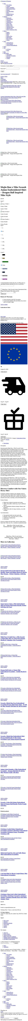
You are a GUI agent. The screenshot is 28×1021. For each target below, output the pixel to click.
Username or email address (7, 66)
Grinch (7, 40)
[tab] (15, 443)
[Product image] (11, 558)
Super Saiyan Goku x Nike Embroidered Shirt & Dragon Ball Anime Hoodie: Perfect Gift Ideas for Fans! (13, 605)
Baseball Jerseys (10, 14)
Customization (4, 282)
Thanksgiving (9, 22)
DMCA (5, 927)
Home (2, 81)
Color (2, 252)
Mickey (8, 33)
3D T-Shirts (9, 5)
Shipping (8, 57)
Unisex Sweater (4, 216)
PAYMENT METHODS (9, 939)
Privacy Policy (6, 934)
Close (2, 1011)
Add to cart (3, 293)
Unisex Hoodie (4, 224)
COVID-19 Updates (11, 55)
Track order (9, 54)
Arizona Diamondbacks (11, 45)
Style (2, 201)
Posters (8, 10)
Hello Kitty (8, 37)
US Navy (8, 49)
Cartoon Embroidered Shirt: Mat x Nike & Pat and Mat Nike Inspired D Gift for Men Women (13, 97)
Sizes (2, 225)
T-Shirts (8, 6)
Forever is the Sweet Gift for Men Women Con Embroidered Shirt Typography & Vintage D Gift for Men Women (14, 112)
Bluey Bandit (9, 38)
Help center (6, 920)
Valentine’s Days (10, 27)
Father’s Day (9, 24)
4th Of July (8, 23)
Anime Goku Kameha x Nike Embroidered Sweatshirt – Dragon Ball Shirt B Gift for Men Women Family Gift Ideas (13, 771)
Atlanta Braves (9, 42)
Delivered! (3, 436)
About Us (5, 932)
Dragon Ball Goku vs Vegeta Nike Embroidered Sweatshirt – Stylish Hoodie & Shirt (13, 671)
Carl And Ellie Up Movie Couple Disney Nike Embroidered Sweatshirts (14, 874)
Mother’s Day (9, 25)
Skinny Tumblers (10, 7)
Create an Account (8, 63)
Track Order (6, 924)
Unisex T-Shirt (4, 208)
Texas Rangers (9, 44)
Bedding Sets (9, 15)
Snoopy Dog (9, 36)
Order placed (3, 371)
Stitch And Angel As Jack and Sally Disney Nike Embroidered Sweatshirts (13, 853)
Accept (2, 1017)
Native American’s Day (11, 29)
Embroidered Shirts (10, 8)
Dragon (7, 439)
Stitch (7, 35)
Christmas (8, 20)
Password (3, 68)
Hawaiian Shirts (10, 11)
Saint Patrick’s (9, 19)
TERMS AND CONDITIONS (10, 938)
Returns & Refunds (7, 923)
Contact (8, 58)
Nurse (7, 50)
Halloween (8, 18)
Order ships (3, 404)
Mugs (7, 12)
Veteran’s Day (9, 28)
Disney (8, 32)
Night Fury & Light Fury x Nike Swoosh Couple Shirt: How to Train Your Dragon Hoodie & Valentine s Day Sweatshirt (13, 638)
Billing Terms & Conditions (9, 936)
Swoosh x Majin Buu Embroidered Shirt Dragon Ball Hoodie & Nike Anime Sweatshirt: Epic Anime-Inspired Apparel (13, 737)
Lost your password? (5, 74)
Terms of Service (7, 935)
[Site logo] (3, 1)
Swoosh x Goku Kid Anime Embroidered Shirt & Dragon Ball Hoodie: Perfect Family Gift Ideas (14, 804)
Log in (2, 71)
